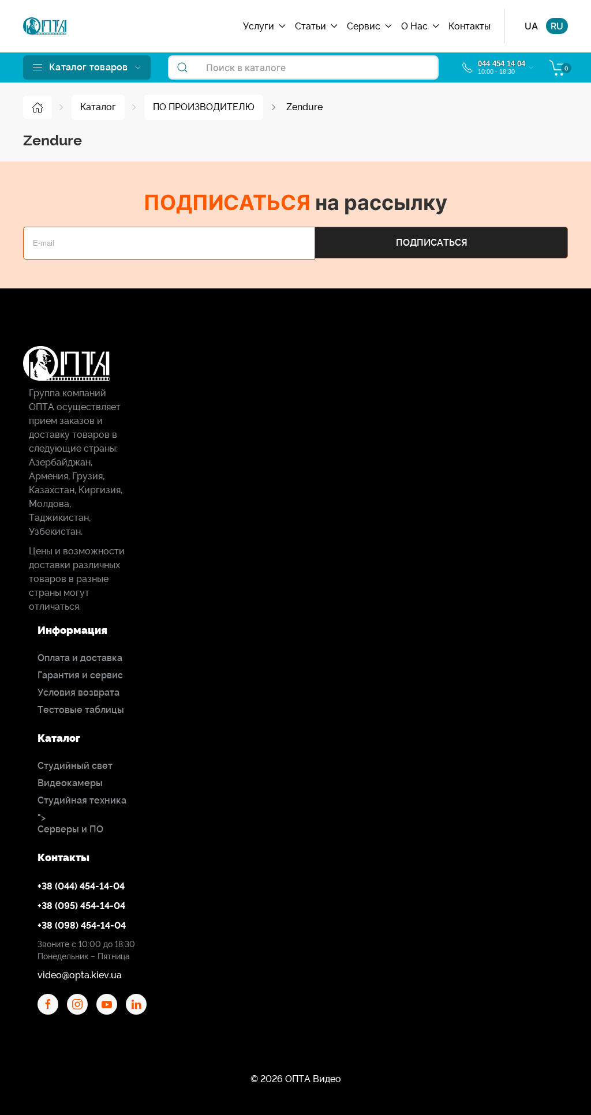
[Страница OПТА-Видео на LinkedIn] (136, 1004)
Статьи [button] (310, 26)
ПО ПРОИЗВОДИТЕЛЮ (204, 107)
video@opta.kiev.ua (80, 975)
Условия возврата (78, 692)
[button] (87, 67)
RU (557, 26)
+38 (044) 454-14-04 (81, 886)
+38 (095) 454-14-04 (81, 905)
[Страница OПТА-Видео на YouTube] (106, 1004)
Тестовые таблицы (81, 709)
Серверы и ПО (70, 829)
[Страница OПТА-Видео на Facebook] (48, 1004)
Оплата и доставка (80, 657)
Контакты (469, 26)
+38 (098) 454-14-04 (82, 925)
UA (531, 26)
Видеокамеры (70, 783)
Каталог (98, 107)
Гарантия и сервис (80, 675)
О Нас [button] (414, 26)
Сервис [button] (363, 26)
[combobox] (303, 67)
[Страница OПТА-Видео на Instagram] (77, 1004)
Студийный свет (75, 765)
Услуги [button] (258, 26)
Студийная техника (82, 800)
